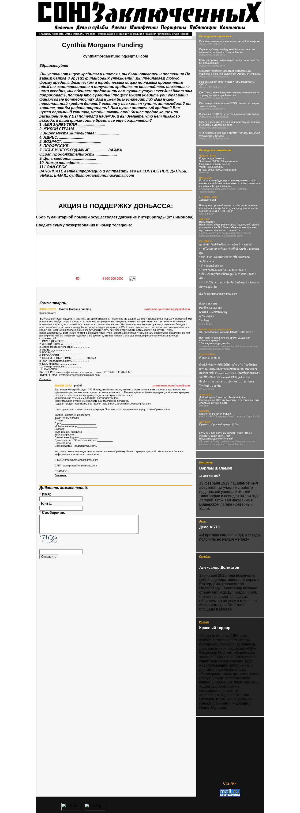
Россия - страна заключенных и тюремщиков (115, 33)
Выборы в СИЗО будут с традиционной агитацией (229, 114)
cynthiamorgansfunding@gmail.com (167, 309)
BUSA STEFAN (207, 155)
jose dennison (207, 354)
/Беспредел (221, 76)
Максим (151, 33)
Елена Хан (205, 177)
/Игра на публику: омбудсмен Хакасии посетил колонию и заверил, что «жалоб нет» (227, 443)
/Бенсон (204, 172)
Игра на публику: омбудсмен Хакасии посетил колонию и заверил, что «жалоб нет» (227, 50)
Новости (57, 33)
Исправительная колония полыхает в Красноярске (229, 41)
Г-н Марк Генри (208, 196)
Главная (44, 33)
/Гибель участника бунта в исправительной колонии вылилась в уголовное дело (225, 234)
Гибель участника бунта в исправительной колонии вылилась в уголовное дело (229, 123)
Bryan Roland (180, 33)
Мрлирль (204, 410)
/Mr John (204, 405)
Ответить (45, 379)
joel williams (205, 241)
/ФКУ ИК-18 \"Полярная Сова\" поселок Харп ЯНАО (229, 416)
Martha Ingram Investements (215, 329)
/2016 (211, 44)
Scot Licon (205, 421)
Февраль (78, 33)
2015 (68, 33)
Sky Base (204, 219)
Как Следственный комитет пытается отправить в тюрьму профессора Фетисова (229, 94)
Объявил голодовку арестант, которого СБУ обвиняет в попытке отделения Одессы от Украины (230, 72)
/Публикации (221, 98)
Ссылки (229, 783)
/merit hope (205, 324)
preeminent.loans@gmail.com (171, 385)
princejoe (164, 33)
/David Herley (207, 213)
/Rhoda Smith (206, 389)
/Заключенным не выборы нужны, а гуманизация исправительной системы (228, 347)
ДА (132, 279)
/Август (203, 44)
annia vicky (205, 394)
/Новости (219, 44)
